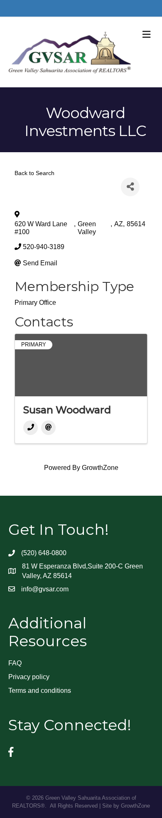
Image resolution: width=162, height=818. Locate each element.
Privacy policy (28, 676)
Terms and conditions (39, 690)
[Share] (130, 187)
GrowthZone (100, 467)
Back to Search (34, 173)
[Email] (48, 427)
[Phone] (30, 427)
